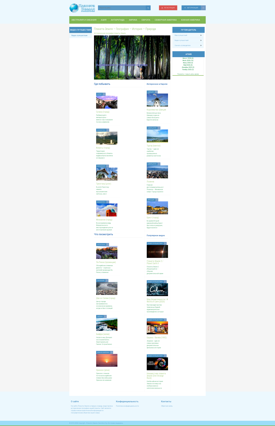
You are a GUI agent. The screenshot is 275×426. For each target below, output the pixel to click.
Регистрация (169, 8)
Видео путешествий (181, 40)
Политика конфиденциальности (127, 406)
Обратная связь (167, 406)
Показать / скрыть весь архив (188, 74)
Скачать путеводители (182, 45)
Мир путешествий (181, 35)
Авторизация (192, 8)
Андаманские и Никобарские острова (121, 65)
